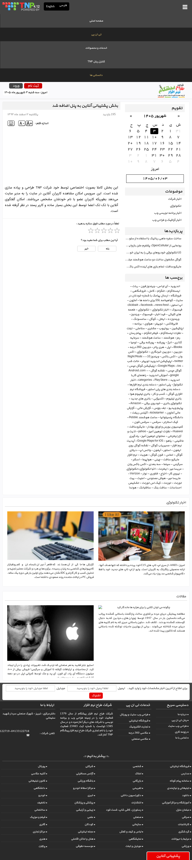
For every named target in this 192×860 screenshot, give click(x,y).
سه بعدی (154, 464)
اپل (168, 347)
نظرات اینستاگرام (170, 333)
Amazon (135, 403)
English (50, 6)
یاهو (169, 441)
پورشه (161, 342)
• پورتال (42, 766)
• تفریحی (137, 788)
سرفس (156, 422)
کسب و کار (159, 394)
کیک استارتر (170, 422)
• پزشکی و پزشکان (84, 803)
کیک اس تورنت (151, 483)
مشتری (151, 328)
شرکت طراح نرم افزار (98, 705)
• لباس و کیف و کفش (131, 832)
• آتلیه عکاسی (39, 773)
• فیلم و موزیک (38, 817)
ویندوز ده (173, 319)
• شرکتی (90, 766)
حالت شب (133, 361)
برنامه (138, 323)
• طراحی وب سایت (178, 726)
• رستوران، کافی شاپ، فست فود (124, 810)
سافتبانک (145, 487)
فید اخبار (160, 314)
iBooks (178, 347)
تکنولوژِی (142, 352)
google (174, 375)
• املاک (139, 773)
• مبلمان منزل (183, 810)
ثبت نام (33, 86)
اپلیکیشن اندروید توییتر (157, 361)
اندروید (175, 286)
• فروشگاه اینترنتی (139, 721)
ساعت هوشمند (151, 338)
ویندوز (135, 314)
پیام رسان (135, 333)
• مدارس (186, 773)
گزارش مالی (144, 408)
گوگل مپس (174, 370)
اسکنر (136, 459)
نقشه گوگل (157, 370)
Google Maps (166, 366)
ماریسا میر (174, 478)
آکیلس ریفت (140, 412)
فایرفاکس (171, 323)
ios (179, 366)
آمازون (133, 300)
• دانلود (186, 795)
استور (166, 450)
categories (145, 380)
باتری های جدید (141, 398)
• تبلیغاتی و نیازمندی (179, 788)
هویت (144, 455)
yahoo (142, 431)
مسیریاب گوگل (160, 445)
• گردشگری (184, 832)
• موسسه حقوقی (85, 846)
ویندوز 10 (153, 356)
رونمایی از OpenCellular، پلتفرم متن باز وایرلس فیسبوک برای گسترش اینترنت (153, 245)
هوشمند (168, 338)
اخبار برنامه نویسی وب (167, 213)
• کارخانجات (184, 824)
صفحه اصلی (96, 21)
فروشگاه (175, 295)
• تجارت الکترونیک (139, 727)
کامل (151, 291)
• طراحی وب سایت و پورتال (135, 714)
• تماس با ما (181, 738)
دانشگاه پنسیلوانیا (171, 417)
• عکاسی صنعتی (140, 739)
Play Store (161, 380)
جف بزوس (159, 408)
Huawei (178, 431)
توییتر (159, 323)
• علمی (91, 817)
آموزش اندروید (158, 375)
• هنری (43, 839)
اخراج (163, 473)
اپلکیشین (177, 328)
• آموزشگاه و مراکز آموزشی (176, 803)
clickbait (133, 305)
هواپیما (146, 459)
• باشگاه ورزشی (86, 781)
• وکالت (42, 846)
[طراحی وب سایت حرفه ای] (21, 6)
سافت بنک (160, 487)
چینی (157, 459)
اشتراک (96, 695)
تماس (169, 455)
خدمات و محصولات (96, 48)
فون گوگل (156, 455)
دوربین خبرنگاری (161, 352)
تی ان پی (96, 34)
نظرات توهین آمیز (159, 431)
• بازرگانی (138, 781)
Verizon (135, 473)
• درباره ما (182, 714)
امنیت (140, 478)
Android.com (137, 370)
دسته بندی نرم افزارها (142, 384)
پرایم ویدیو (175, 408)
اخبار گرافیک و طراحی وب (166, 220)
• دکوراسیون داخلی (132, 795)
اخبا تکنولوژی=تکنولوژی (140, 469)
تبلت (129, 328)
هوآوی (148, 323)
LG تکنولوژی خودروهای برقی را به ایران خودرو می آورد (153, 252)
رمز (178, 338)
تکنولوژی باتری (172, 403)
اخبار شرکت (174, 199)
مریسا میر (175, 469)
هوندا (132, 487)
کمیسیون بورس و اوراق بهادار (165, 426)
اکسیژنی (158, 398)
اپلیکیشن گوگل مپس (142, 366)
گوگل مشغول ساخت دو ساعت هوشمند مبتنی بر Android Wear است (153, 259)
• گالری (43, 824)
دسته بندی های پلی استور (164, 389)
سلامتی (140, 328)
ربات (135, 286)
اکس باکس (168, 356)
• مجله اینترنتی (86, 832)
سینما (166, 464)
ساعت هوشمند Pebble (143, 417)
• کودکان (90, 824)
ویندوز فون (147, 286)
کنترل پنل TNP (96, 61)
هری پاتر (158, 347)
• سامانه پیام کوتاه (180, 781)
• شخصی (138, 766)
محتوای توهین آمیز (153, 436)
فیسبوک (147, 314)
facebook (147, 305)
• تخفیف (42, 803)
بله (107, 249)
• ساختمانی (40, 810)
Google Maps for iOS (150, 441)
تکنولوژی (175, 206)
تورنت (167, 483)
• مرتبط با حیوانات (181, 839)
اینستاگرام (173, 291)
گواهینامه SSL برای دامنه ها (156, 300)
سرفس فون (141, 422)
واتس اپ (145, 450)
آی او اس (162, 286)
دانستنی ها (96, 75)
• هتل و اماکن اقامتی (83, 839)
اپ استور (176, 305)
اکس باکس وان (136, 464)
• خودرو (42, 795)
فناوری (154, 473)
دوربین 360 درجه (140, 347)
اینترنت (162, 469)
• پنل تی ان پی (179, 720)
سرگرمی (178, 464)
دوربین (177, 352)
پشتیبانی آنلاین (168, 856)
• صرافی (186, 817)
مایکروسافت (137, 426)
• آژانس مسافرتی (85, 773)
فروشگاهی (139, 291)
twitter (178, 361)
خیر (86, 249)
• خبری (91, 795)
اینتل (161, 319)
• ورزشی (186, 846)
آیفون (157, 450)
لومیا (133, 342)
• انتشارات (137, 803)
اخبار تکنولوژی (160, 309)
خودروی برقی (152, 403)
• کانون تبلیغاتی (37, 781)
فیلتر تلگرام (151, 333)
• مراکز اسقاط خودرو (84, 788)
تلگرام (161, 291)
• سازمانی (137, 824)
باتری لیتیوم (173, 398)
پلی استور (165, 384)
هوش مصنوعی (156, 478)
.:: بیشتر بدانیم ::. (96, 756)
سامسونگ (139, 319)
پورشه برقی (146, 342)
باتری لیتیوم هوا (140, 394)
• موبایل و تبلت (134, 846)
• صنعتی (138, 817)
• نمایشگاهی (136, 839)
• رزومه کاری (181, 732)
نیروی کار (174, 473)
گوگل (152, 319)
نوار (145, 473)
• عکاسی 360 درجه (139, 733)
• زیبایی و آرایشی (85, 810)
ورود (16, 86)
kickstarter (157, 412)
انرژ (170, 342)
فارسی (63, 5)
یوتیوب (164, 328)
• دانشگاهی (40, 788)
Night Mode (135, 356)
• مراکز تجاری (40, 832)
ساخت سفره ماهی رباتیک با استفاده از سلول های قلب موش (153, 238)
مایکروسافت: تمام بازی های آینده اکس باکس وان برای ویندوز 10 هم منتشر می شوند (153, 266)
